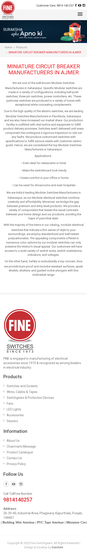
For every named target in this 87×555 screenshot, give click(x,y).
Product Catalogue (20, 452)
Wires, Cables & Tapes (22, 392)
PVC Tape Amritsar (47, 522)
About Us (13, 440)
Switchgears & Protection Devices (30, 397)
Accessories (15, 415)
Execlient (57, 547)
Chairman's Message (21, 446)
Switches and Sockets (22, 386)
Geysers (12, 421)
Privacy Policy (16, 464)
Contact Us (14, 458)
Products (21, 47)
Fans (10, 403)
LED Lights (14, 409)
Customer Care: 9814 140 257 (55, 5)
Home (8, 47)
